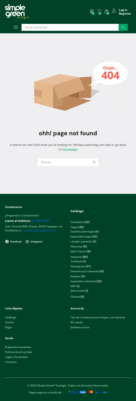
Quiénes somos (80, 327)
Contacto (11, 362)
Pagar (8, 327)
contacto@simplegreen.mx (39, 230)
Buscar (123, 27)
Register (125, 14)
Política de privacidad (18, 352)
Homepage (70, 149)
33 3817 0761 (40, 221)
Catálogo (10, 317)
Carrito (9, 322)
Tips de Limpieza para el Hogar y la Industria (97, 317)
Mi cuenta (76, 322)
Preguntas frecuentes (18, 347)
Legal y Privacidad (16, 357)
